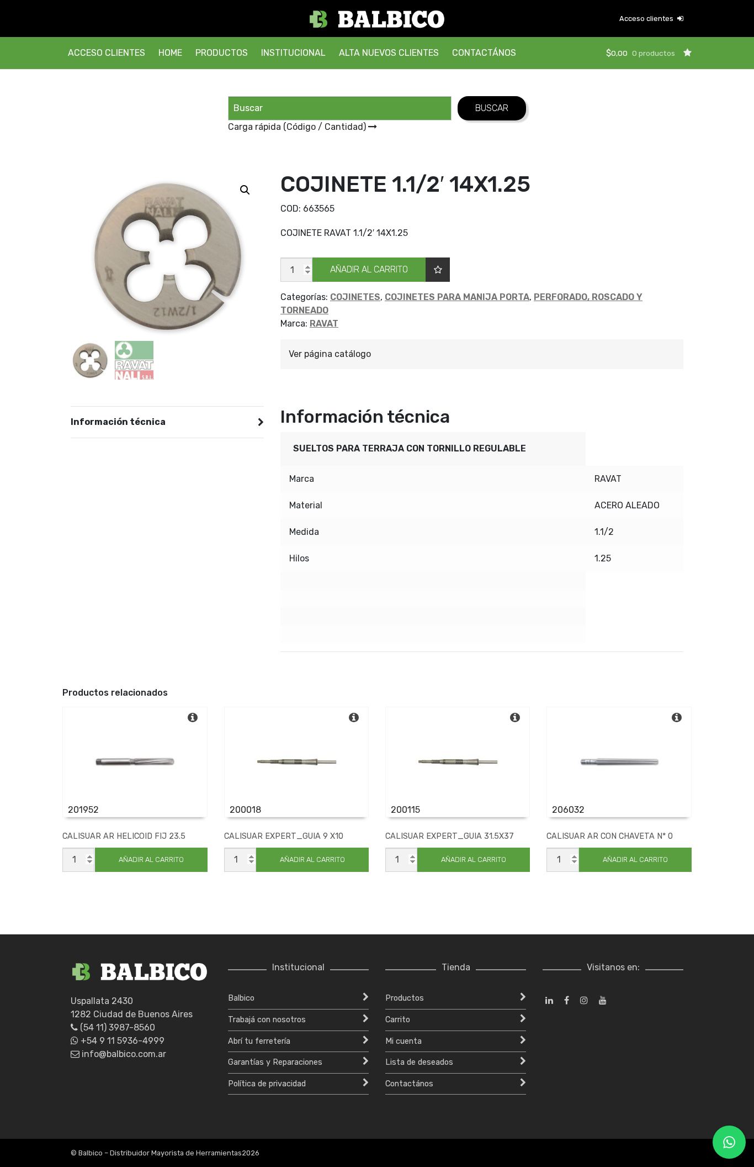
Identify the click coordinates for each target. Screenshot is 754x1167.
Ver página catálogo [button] (330, 354)
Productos (221, 53)
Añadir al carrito (369, 269)
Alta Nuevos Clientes (389, 53)
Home (170, 53)
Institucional (293, 53)
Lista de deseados (419, 1062)
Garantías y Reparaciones (275, 1062)
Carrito (397, 1019)
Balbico (241, 998)
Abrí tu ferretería (259, 1041)
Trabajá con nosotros (267, 1019)
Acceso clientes (647, 18)
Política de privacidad (267, 1084)
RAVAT (324, 323)
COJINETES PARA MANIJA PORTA (457, 297)
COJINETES (355, 297)
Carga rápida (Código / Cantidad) (298, 127)
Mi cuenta (403, 1041)
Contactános (484, 53)
